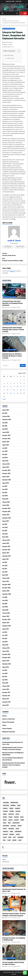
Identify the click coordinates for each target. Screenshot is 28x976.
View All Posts (20, 247)
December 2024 (6, 435)
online (11, 831)
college (11, 808)
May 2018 (4, 676)
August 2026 (5, 410)
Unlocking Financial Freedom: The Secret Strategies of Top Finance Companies (12, 748)
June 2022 (5, 527)
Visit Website (8, 247)
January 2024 (5, 467)
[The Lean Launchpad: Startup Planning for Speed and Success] (14, 952)
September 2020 (6, 594)
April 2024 (5, 457)
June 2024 (5, 451)
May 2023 (4, 492)
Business (4, 716)
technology (20, 837)
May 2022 (4, 530)
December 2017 (6, 692)
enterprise (11, 814)
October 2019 (5, 622)
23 (24, 390)
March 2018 (5, 683)
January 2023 (5, 505)
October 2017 (5, 699)
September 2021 (6, 556)
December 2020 (6, 584)
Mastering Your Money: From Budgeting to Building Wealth (13, 939)
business (5, 808)
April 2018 (4, 680)
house (4, 823)
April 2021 (4, 572)
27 (14, 393)
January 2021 (5, 581)
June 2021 (4, 565)
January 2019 (5, 651)
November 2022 (6, 511)
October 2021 (5, 553)
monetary (5, 831)
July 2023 (4, 486)
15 (20, 386)
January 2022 (5, 543)
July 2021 (4, 562)
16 (24, 386)
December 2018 (6, 654)
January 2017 (5, 705)
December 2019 (6, 619)
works (19, 840)
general (10, 820)
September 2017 (6, 702)
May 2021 (4, 569)
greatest (16, 820)
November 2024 (6, 438)
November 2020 (6, 588)
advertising (6, 805)
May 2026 (4, 413)
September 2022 (6, 518)
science (18, 834)
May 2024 (4, 454)
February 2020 (6, 613)
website (14, 840)
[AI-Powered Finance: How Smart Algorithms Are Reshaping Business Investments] (14, 291)
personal (5, 834)
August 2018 (5, 667)
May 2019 (4, 638)
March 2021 (5, 575)
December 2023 (6, 470)
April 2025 (5, 429)
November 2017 (6, 696)
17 (4, 390)
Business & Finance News (9, 28)
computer (17, 808)
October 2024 (5, 442)
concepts (5, 811)
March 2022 (5, 537)
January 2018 (5, 689)
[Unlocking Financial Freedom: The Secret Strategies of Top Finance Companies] (14, 903)
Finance (4, 725)
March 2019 (5, 645)
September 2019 (6, 626)
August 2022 (5, 521)
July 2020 (4, 597)
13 (14, 386)
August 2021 (5, 559)
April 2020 (5, 607)
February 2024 (6, 464)
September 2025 (6, 419)
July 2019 (4, 632)
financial (16, 817)
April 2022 (5, 534)
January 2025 (5, 432)
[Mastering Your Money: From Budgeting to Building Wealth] (14, 928)
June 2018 (4, 673)
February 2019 (6, 648)
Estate (17, 814)
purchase (11, 834)
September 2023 (6, 480)
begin (18, 805)
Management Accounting (8, 732)
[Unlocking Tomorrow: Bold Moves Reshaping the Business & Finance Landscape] (14, 344)
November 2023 (6, 473)
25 (7, 393)
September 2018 (6, 664)
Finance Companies (7, 728)
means (17, 828)
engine (5, 814)
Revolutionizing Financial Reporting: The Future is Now (13, 890)
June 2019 (4, 635)
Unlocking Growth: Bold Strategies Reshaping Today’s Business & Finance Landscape (13, 329)
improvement (16, 823)
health (22, 820)
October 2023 (5, 477)
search (4, 837)
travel (9, 840)
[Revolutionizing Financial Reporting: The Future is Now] (14, 879)
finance (10, 817)
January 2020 (5, 616)
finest (21, 817)
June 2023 (5, 489)
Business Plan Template (8, 722)
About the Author (8, 55)
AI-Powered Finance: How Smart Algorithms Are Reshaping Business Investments (12, 303)
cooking (12, 811)
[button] (2, 13)
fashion (5, 817)
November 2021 (6, 550)
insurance (13, 826)
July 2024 (4, 448)
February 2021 (5, 578)
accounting (6, 802)
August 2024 (5, 445)
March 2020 (5, 610)
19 (10, 390)
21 (17, 390)
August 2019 (5, 629)
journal (19, 826)
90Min (4, 860)
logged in (12, 271)
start (14, 837)
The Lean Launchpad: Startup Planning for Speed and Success (13, 963)
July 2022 (4, 524)
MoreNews (18, 972)
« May (4, 399)
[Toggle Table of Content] (18, 51)
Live (25, 13)
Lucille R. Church (8, 42)
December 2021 (6, 546)
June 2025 (5, 423)
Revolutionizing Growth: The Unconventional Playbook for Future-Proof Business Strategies (13, 765)
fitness (5, 820)
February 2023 (6, 502)
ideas (9, 823)
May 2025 (4, 426)
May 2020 (4, 603)
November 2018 (6, 657)
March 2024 (5, 461)
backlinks (13, 805)
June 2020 (5, 600)
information (6, 826)
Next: (12, 259)
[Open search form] (17, 13)
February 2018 (5, 686)
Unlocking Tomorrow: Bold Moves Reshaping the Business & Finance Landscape (12, 356)
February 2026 (6, 416)
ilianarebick (5, 862)
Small (9, 837)
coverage (18, 811)
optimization (18, 831)
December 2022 (6, 508)
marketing (11, 828)
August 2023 (5, 483)
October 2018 (5, 661)
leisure (5, 828)
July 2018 (4, 670)
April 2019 (5, 642)
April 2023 (5, 496)
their (4, 840)
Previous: (9, 254)
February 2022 (6, 540)
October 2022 (5, 515)
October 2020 (5, 591)
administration (14, 802)
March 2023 (5, 499)
